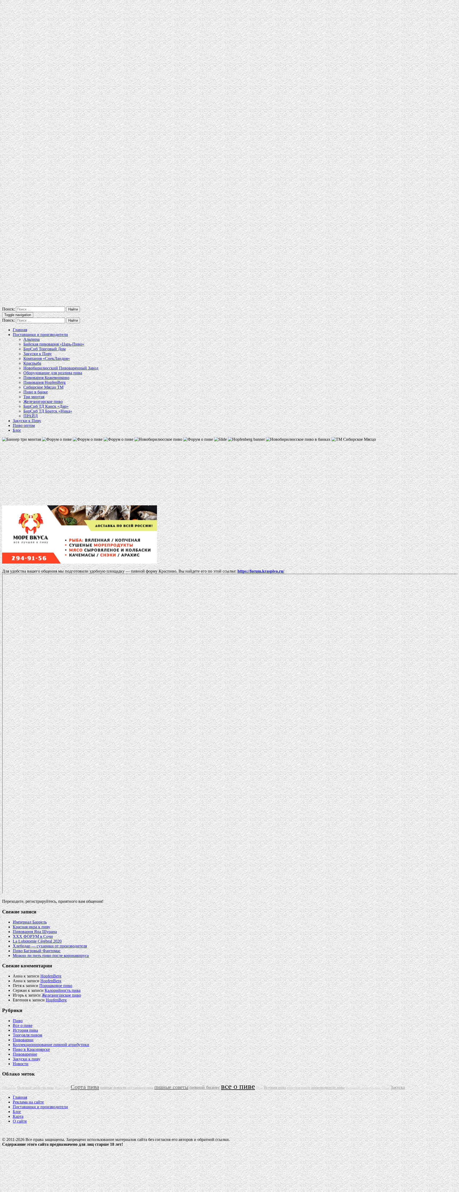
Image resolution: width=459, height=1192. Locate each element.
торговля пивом (298, 1088)
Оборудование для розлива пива (52, 373)
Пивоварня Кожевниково (46, 377)
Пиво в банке (35, 392)
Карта (18, 1116)
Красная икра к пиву (31, 927)
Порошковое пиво (55, 985)
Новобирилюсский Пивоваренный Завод (60, 368)
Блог (17, 430)
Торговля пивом (27, 1035)
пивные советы (171, 1087)
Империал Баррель (30, 922)
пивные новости (113, 1087)
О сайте (20, 1121)
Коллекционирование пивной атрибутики (51, 1044)
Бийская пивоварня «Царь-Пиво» (53, 344)
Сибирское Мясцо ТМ (43, 387)
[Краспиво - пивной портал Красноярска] (229, 304)
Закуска (398, 1087)
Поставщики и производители (40, 334)
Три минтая (33, 396)
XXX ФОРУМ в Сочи (33, 936)
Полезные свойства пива (35, 1088)
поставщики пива (140, 1088)
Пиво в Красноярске (31, 1049)
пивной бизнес (204, 1087)
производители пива (328, 1087)
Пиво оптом (24, 425)
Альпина (31, 339)
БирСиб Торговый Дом (44, 349)
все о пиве (238, 1086)
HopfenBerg (50, 976)
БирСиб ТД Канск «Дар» (46, 406)
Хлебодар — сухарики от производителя (50, 946)
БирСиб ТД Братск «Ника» (47, 411)
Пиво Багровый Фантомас (37, 950)
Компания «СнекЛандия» (46, 358)
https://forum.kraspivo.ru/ (260, 571)
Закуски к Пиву (37, 353)
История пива (25, 1030)
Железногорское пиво (43, 401)
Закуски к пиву (26, 1059)
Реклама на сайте (28, 1102)
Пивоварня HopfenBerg (44, 382)
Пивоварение (25, 1054)
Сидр (259, 1087)
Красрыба (32, 363)
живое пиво (62, 1087)
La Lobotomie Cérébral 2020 (37, 941)
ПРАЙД (30, 416)
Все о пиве (22, 1025)
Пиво (18, 1020)
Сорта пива (85, 1087)
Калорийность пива (62, 990)
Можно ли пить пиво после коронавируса (51, 955)
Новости (20, 1063)
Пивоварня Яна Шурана (35, 931)
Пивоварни (23, 1040)
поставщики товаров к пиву (363, 1087)
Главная (20, 330)
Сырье (386, 1087)
